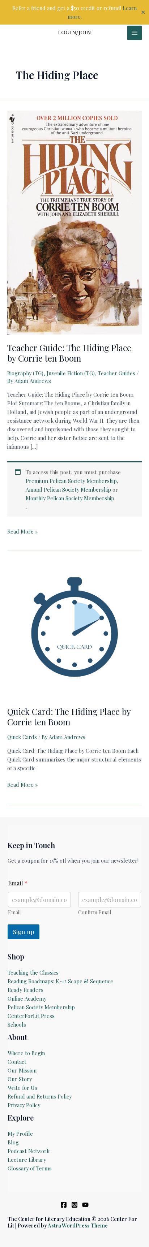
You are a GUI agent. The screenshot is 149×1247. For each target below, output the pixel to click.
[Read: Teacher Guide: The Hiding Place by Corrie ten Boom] (74, 221)
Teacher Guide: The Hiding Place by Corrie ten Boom (69, 353)
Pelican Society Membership (41, 1007)
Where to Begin (26, 1053)
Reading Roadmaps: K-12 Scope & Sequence (60, 981)
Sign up (23, 932)
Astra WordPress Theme (78, 1225)
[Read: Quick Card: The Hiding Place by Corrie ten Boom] (74, 630)
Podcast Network (29, 1151)
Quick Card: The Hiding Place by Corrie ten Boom (69, 717)
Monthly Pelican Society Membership (70, 498)
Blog (13, 1142)
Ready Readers (25, 989)
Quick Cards (22, 737)
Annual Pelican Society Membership (68, 489)
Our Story (20, 1079)
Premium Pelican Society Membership (71, 480)
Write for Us (22, 1087)
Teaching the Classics (33, 972)
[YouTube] (85, 1204)
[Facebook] (63, 1204)
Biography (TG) (25, 373)
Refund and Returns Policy (40, 1096)
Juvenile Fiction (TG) (71, 373)
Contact (17, 1061)
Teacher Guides (116, 373)
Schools (17, 1024)
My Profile (20, 1133)
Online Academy (27, 998)
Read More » (22, 531)
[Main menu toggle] (134, 33)
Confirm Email (94, 912)
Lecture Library (27, 1159)
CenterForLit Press (31, 1015)
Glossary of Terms (30, 1168)
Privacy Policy (24, 1105)
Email (14, 912)
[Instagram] (74, 1204)
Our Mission (22, 1070)
